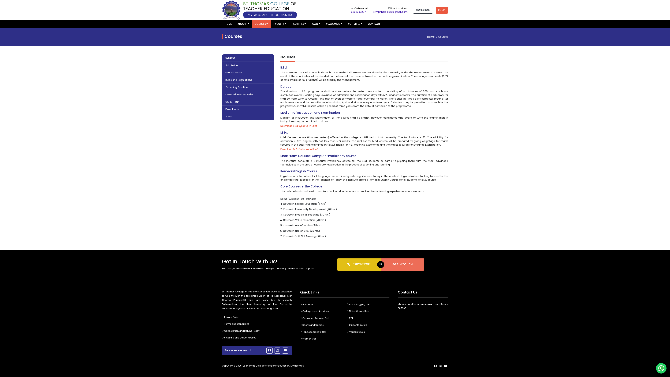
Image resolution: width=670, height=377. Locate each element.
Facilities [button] (298, 24)
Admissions (423, 10)
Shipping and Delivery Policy (240, 337)
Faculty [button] (278, 24)
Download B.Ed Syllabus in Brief (298, 126)
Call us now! (361, 8)
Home (228, 24)
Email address (399, 8)
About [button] (242, 24)
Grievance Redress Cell (315, 318)
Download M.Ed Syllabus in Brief (299, 149)
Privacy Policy (232, 317)
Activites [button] (354, 24)
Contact (374, 24)
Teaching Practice (236, 87)
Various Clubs (357, 332)
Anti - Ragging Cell (359, 304)
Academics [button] (333, 24)
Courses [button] (260, 24)
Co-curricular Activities (239, 94)
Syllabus (230, 58)
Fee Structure (233, 72)
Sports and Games (313, 325)
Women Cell (309, 338)
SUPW (228, 116)
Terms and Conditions (236, 324)
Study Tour (232, 102)
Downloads (232, 109)
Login (441, 10)
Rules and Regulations (238, 80)
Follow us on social (238, 350)
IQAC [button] (314, 24)
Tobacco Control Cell (314, 332)
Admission (231, 65)
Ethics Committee (359, 311)
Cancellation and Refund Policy (241, 331)
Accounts (307, 304)
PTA (351, 318)
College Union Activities (315, 311)
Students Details (358, 325)
